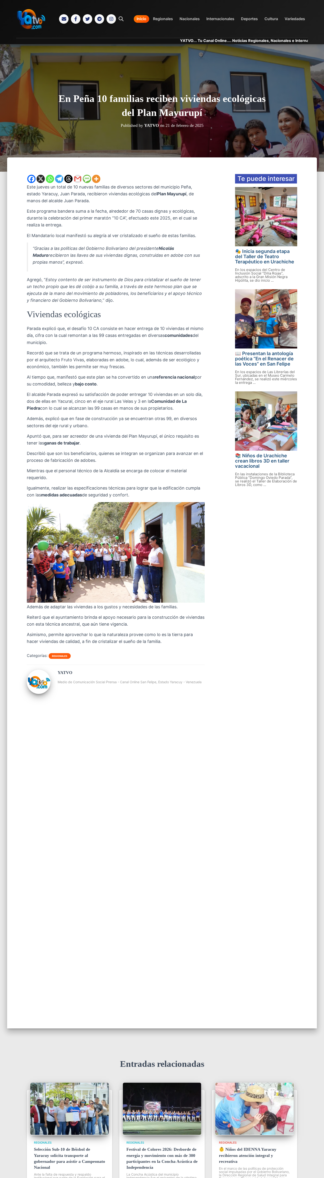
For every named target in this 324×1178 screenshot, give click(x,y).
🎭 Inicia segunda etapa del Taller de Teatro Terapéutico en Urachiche (264, 256)
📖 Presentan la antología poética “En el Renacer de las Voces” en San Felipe (264, 359)
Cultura (271, 18)
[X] (41, 179)
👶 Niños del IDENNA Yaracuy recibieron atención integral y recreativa (247, 1155)
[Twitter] (87, 19)
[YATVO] (39, 692)
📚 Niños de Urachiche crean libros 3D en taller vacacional (262, 461)
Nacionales (190, 18)
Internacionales (220, 18)
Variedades (295, 18)
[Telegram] (99, 19)
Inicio (141, 18)
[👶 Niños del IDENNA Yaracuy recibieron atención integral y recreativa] (254, 1133)
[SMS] (87, 179)
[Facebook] (75, 19)
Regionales (163, 18)
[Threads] (68, 179)
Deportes (249, 18)
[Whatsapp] (50, 179)
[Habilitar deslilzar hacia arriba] (315, 1168)
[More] (96, 179)
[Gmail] (78, 179)
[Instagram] (111, 19)
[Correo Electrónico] (64, 19)
